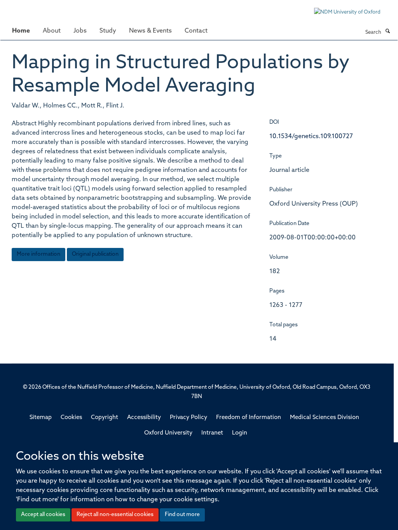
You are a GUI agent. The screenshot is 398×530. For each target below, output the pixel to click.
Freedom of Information (248, 418)
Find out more (182, 515)
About (52, 31)
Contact (196, 31)
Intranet (212, 433)
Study (108, 31)
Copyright (104, 418)
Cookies (71, 418)
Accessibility (144, 418)
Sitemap (41, 418)
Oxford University (168, 433)
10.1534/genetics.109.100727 (311, 136)
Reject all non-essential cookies (115, 515)
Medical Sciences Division (324, 418)
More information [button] (38, 254)
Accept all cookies (43, 515)
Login (239, 433)
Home (21, 31)
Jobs (80, 31)
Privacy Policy (188, 418)
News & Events (150, 31)
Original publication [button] (95, 254)
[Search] (387, 32)
